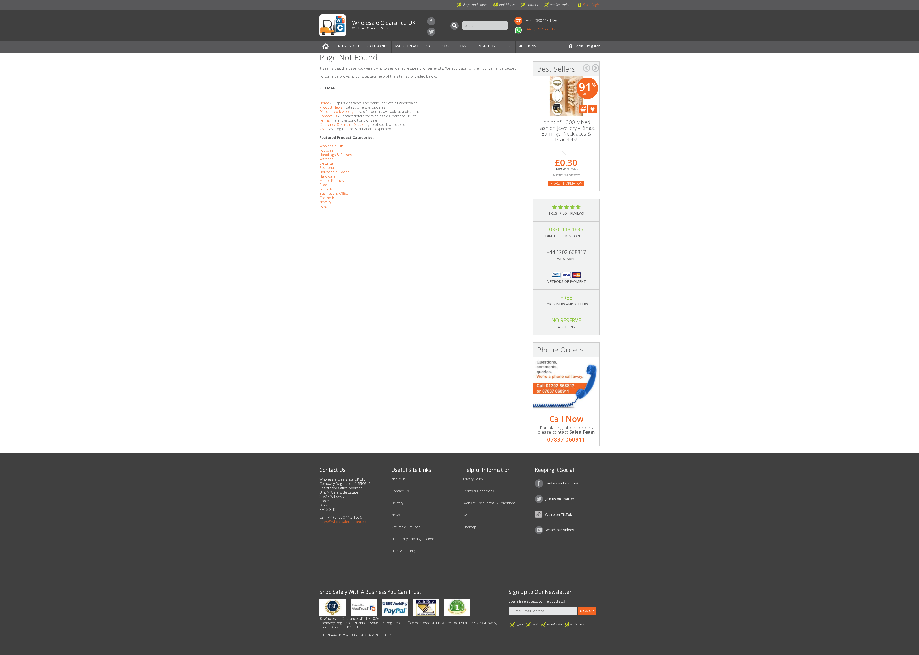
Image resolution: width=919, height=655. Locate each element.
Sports (325, 184)
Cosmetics (327, 197)
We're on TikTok (558, 514)
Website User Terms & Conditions (489, 503)
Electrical (326, 163)
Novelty (325, 202)
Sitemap (469, 527)
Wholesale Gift (331, 146)
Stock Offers (454, 46)
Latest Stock (348, 46)
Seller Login (591, 4)
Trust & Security (403, 551)
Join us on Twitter (431, 32)
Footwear (327, 150)
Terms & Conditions (478, 491)
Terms (324, 120)
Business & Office (334, 193)
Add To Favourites (592, 109)
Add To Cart (583, 109)
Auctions (527, 46)
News (396, 515)
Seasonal (327, 167)
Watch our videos (559, 529)
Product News (330, 107)
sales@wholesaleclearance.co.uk (346, 521)
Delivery (397, 503)
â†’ (595, 68)
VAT (322, 128)
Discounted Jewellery (336, 111)
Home (325, 47)
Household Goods (334, 171)
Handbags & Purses (335, 154)
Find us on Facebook (431, 21)
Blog (507, 46)
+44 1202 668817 (566, 252)
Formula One (330, 189)
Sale (430, 46)
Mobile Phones (331, 180)
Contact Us (484, 46)
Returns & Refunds (406, 527)
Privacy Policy (473, 479)
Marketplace (407, 46)
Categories (377, 46)
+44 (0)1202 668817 (540, 29)
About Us (398, 479)
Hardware (327, 176)
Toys (323, 206)
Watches (326, 158)
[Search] (455, 26)
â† (586, 68)
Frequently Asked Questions (413, 539)
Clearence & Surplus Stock (341, 124)
